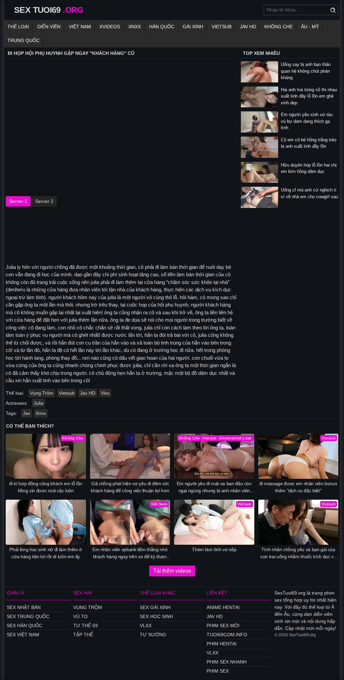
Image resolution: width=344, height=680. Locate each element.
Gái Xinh (193, 26)
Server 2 (44, 201)
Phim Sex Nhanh (227, 662)
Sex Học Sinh (156, 616)
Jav (26, 413)
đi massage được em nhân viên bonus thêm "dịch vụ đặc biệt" (298, 487)
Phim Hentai (221, 643)
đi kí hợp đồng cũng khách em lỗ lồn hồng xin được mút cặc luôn (45, 487)
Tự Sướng (153, 634)
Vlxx (105, 393)
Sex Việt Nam (23, 634)
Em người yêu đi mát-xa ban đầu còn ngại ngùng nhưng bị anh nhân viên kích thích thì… (214, 487)
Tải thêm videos (172, 571)
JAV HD (248, 26)
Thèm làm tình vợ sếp (214, 549)
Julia (38, 403)
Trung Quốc (23, 40)
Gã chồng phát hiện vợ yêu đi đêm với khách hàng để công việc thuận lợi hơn (130, 487)
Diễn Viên (48, 26)
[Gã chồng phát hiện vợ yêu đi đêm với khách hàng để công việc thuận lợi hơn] (130, 456)
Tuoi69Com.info (227, 634)
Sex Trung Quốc (28, 616)
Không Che (278, 26)
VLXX (146, 625)
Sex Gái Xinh (155, 607)
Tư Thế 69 (85, 625)
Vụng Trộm (41, 393)
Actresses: (17, 403)
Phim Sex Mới (223, 625)
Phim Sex (218, 671)
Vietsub (221, 26)
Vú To (80, 616)
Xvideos (109, 26)
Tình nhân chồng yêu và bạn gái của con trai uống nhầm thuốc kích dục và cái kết (298, 553)
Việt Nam (80, 26)
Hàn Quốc (161, 26)
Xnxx (134, 26)
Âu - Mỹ (310, 26)
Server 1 (18, 201)
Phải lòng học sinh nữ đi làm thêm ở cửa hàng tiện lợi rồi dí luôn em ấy (45, 553)
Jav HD (87, 393)
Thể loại (18, 26)
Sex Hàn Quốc (24, 625)
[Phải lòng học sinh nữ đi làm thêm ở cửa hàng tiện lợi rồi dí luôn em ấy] (46, 522)
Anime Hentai (223, 607)
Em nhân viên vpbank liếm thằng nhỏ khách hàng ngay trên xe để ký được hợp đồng (129, 553)
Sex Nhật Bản (24, 607)
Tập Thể (83, 634)
